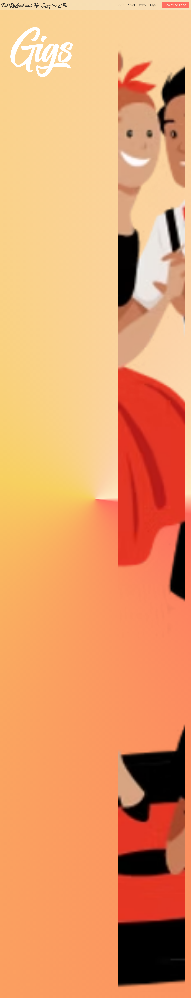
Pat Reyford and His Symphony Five (34, 5)
